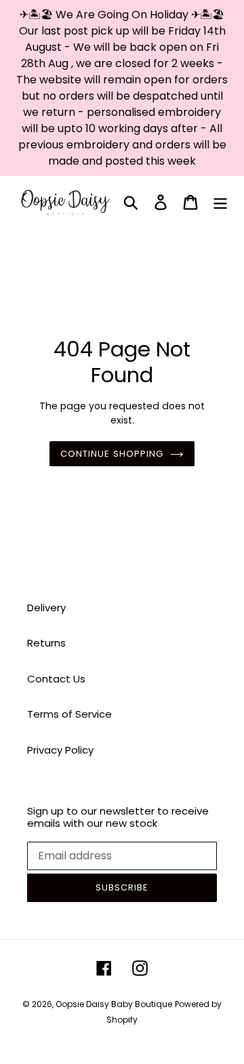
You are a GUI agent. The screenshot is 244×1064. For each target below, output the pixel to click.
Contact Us (56, 679)
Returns (46, 643)
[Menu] (220, 201)
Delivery (46, 607)
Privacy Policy (60, 750)
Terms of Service (69, 714)
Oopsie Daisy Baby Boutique (114, 1004)
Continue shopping (111, 453)
